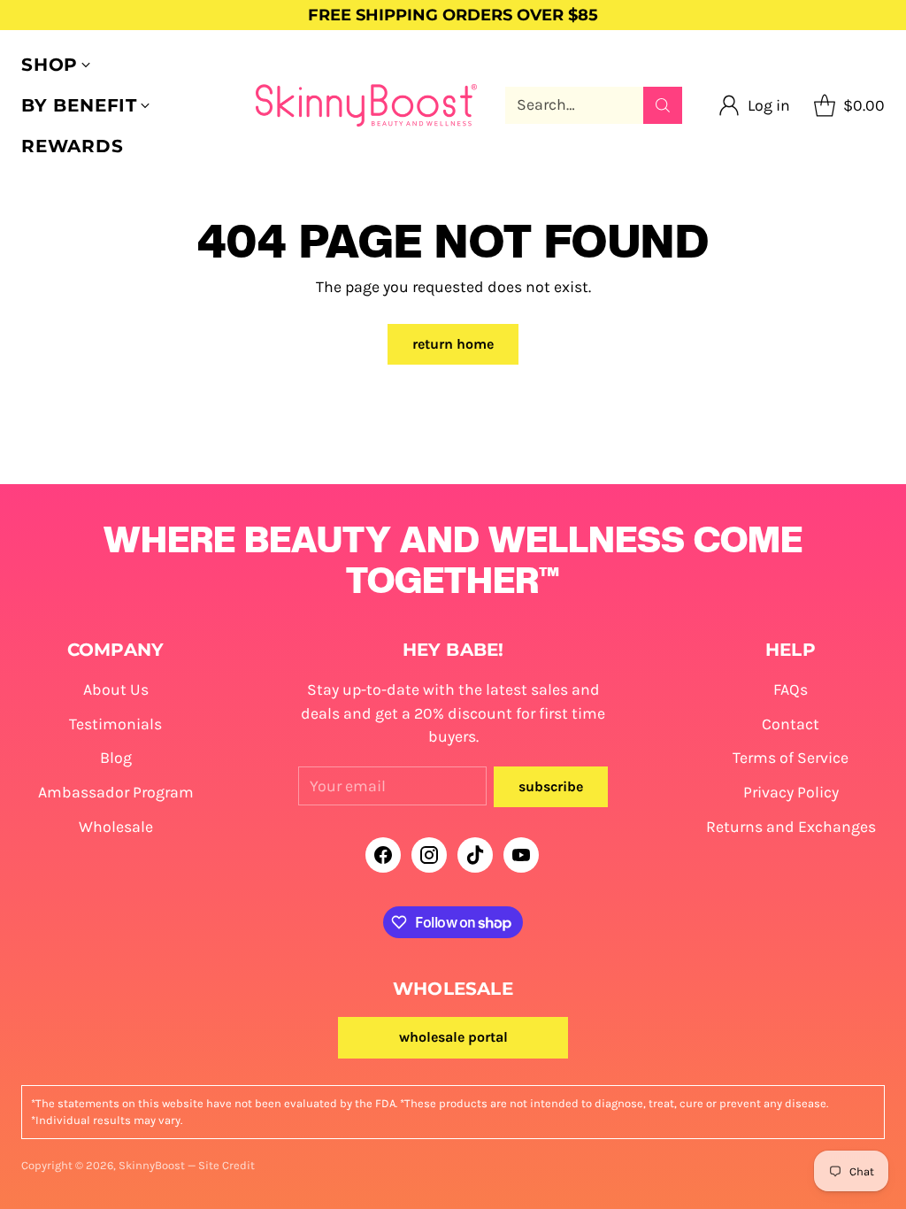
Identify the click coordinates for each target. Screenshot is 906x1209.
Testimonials (115, 724)
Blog (116, 757)
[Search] (662, 105)
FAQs (790, 689)
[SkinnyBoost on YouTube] (521, 859)
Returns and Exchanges (791, 827)
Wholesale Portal (453, 1036)
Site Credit (226, 1165)
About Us (116, 689)
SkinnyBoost (152, 1165)
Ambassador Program (116, 792)
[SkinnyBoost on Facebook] (383, 859)
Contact (790, 724)
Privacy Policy (791, 792)
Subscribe (550, 786)
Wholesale (116, 827)
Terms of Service (790, 757)
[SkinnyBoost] (366, 105)
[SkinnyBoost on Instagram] (429, 859)
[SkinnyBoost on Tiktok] (475, 859)
